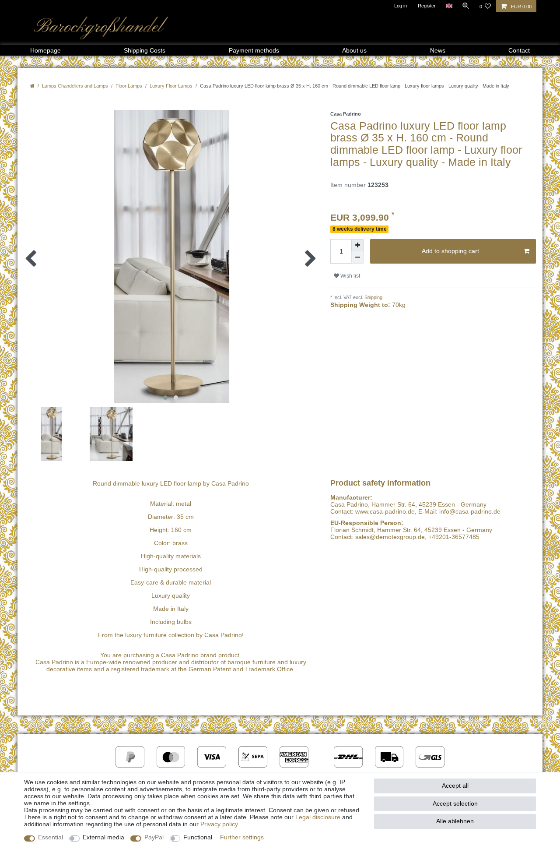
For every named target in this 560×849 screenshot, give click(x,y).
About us (354, 50)
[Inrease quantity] (357, 245)
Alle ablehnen (455, 820)
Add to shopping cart (450, 250)
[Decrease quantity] (357, 257)
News (437, 50)
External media (103, 837)
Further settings (242, 837)
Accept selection (455, 803)
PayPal (154, 837)
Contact (519, 50)
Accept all (455, 785)
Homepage (45, 50)
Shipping (372, 297)
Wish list (349, 276)
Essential (50, 837)
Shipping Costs (144, 50)
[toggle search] (466, 5)
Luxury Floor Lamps (171, 85)
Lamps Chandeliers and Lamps (75, 85)
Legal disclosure (317, 817)
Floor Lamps (129, 85)
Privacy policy (219, 824)
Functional (197, 837)
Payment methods (254, 50)
